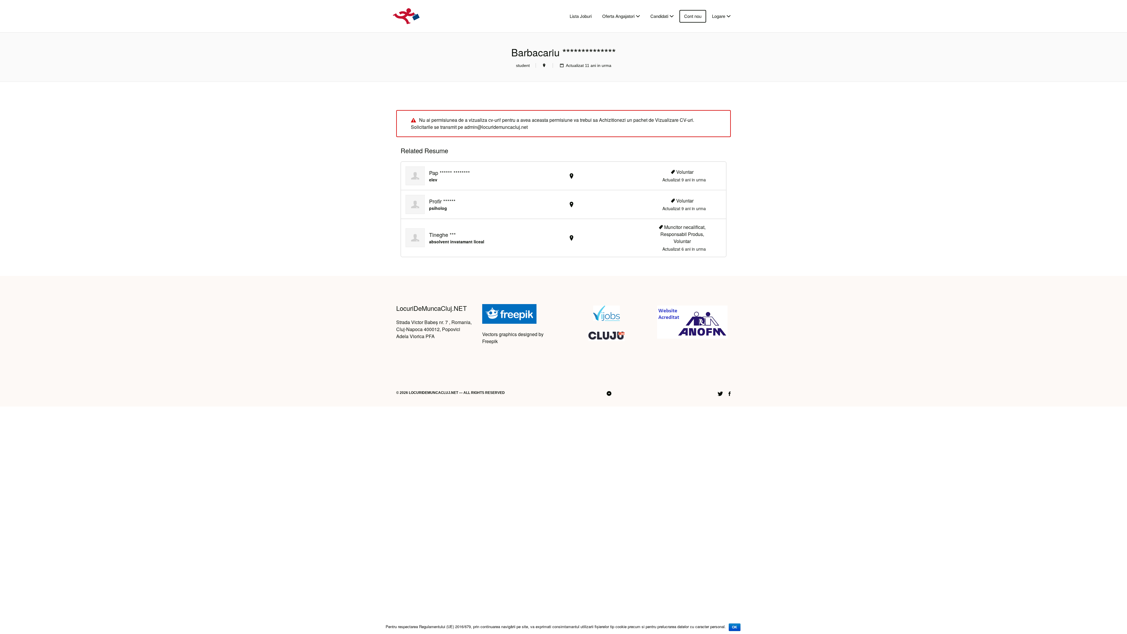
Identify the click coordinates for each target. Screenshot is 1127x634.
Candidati (659, 16)
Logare (718, 16)
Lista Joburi (581, 16)
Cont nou (692, 16)
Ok (734, 627)
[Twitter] (720, 393)
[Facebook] (729, 393)
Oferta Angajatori (618, 16)
